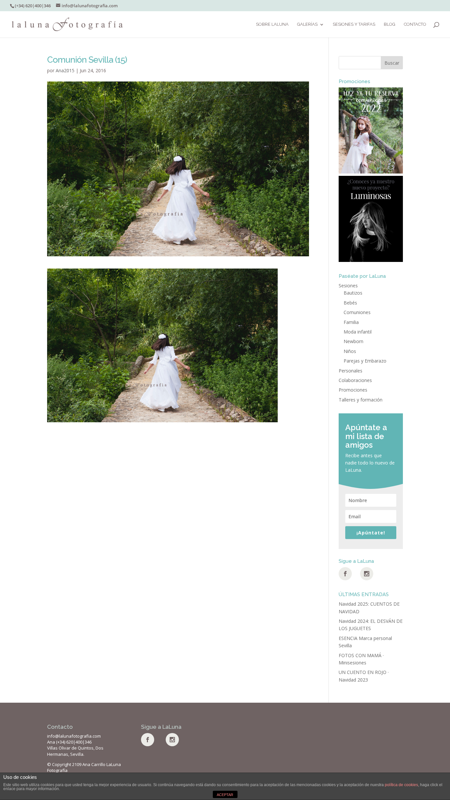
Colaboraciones (355, 380)
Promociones (353, 390)
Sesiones (348, 285)
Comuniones (357, 312)
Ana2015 (65, 70)
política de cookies (401, 785)
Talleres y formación (360, 400)
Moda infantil (358, 332)
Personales (350, 371)
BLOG (389, 24)
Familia (351, 322)
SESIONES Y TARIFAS (354, 24)
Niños (350, 351)
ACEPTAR (225, 795)
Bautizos (353, 293)
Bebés (350, 303)
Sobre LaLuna (272, 24)
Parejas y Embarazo (365, 361)
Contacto (415, 24)
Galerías (307, 24)
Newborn (353, 341)
